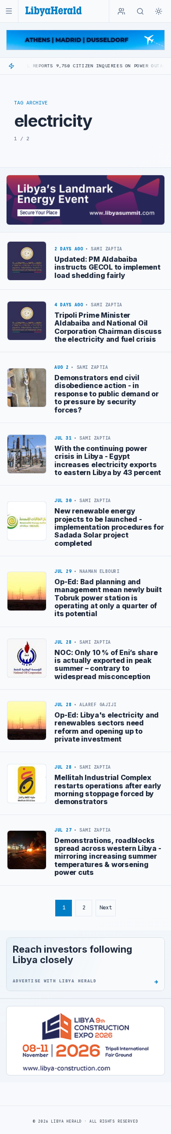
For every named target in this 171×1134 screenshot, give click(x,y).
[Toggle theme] (158, 11)
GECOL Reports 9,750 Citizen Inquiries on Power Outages (79, 66)
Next (106, 907)
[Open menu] (9, 11)
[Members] (121, 11)
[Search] (140, 11)
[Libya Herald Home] (53, 11)
